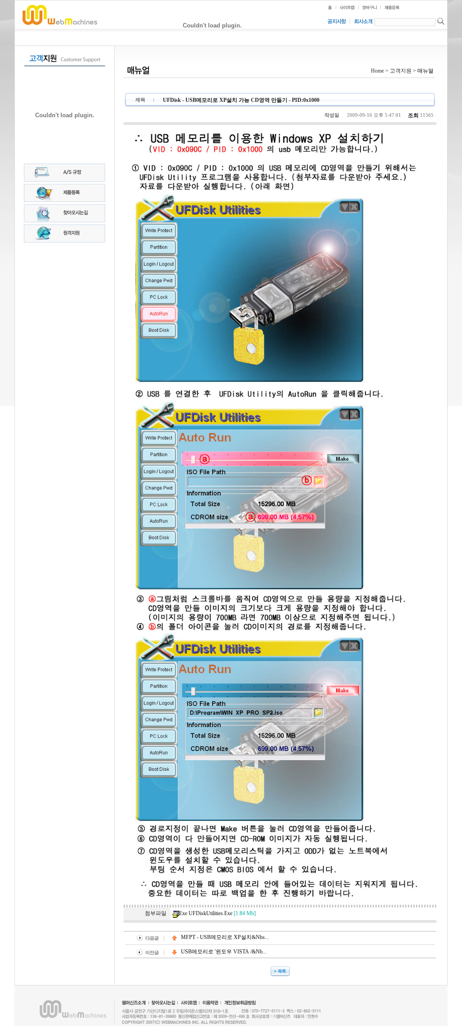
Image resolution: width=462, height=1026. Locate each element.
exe (217, 913)
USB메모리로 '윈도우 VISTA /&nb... (223, 951)
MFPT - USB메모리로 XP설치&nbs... (224, 937)
